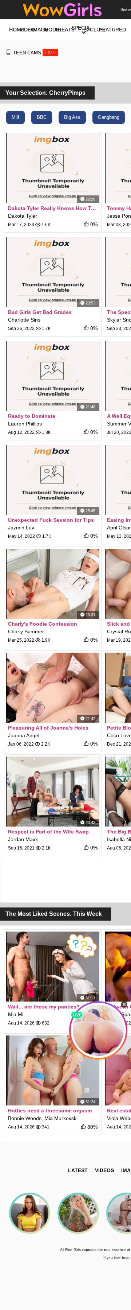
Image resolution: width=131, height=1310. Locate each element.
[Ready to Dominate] (52, 376)
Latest (78, 1170)
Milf (15, 117)
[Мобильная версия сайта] (8, 52)
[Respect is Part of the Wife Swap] (52, 792)
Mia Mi (15, 1014)
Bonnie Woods (24, 1118)
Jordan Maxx (23, 839)
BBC (42, 117)
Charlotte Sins (24, 320)
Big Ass (72, 117)
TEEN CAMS (34, 52)
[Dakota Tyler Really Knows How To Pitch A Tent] (52, 168)
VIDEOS (104, 1170)
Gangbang (108, 117)
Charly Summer (26, 631)
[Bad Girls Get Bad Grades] (52, 272)
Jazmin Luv (21, 527)
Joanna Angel (23, 735)
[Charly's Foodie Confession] (52, 584)
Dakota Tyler (22, 216)
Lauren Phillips (25, 424)
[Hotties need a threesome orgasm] (52, 1070)
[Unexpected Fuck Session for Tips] (52, 480)
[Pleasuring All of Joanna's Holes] (52, 688)
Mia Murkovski (61, 1118)
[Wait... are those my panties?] (52, 967)
